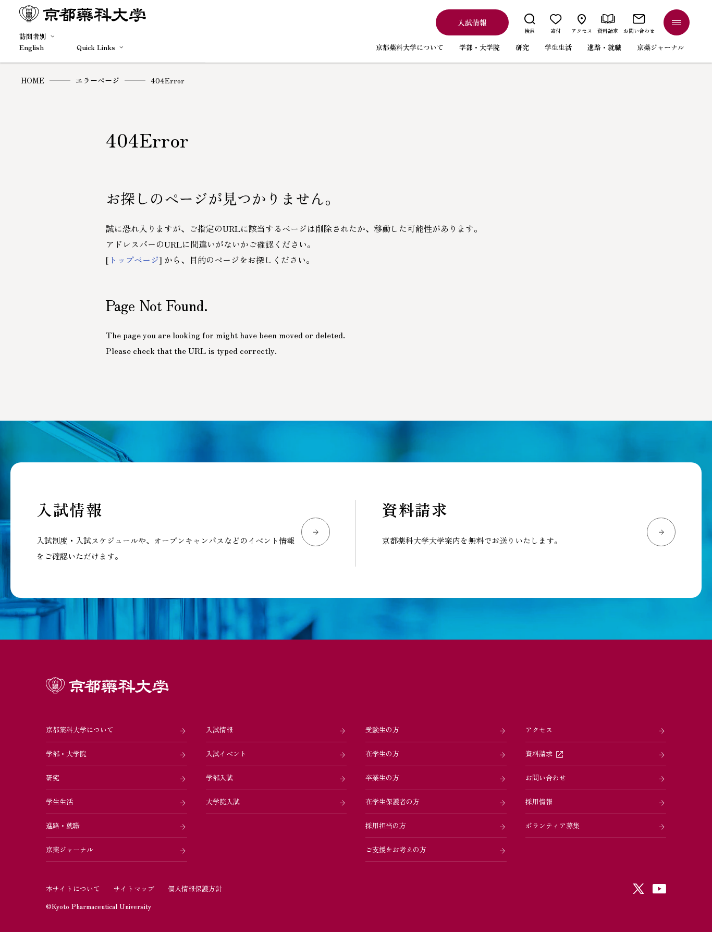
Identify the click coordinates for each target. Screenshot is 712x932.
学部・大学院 (66, 753)
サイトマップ (134, 888)
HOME (32, 80)
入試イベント (226, 753)
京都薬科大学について (80, 729)
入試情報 (219, 729)
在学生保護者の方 (392, 801)
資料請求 (539, 753)
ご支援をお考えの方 (395, 849)
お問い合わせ (545, 777)
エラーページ (97, 80)
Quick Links (96, 47)
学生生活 (59, 801)
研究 (52, 777)
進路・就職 (63, 825)
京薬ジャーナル (69, 849)
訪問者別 (32, 36)
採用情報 (539, 801)
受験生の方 (382, 729)
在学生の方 (382, 753)
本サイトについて (73, 888)
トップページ (134, 259)
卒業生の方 (382, 777)
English (31, 47)
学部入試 (219, 777)
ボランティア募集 (552, 825)
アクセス (539, 729)
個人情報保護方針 (195, 888)
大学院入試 (223, 801)
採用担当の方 (385, 825)
